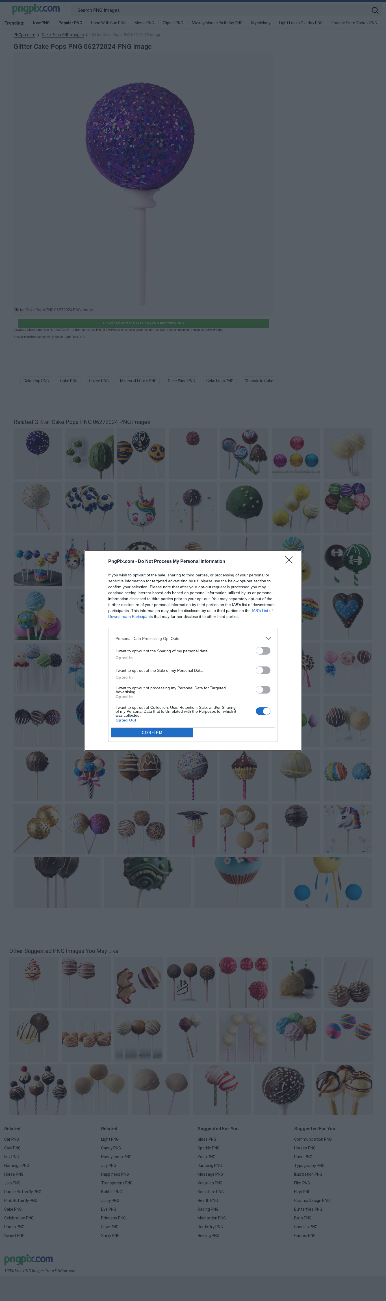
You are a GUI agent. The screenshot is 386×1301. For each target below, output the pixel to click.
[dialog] (193, 650)
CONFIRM (152, 733)
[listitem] (193, 638)
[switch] (263, 651)
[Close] (290, 561)
